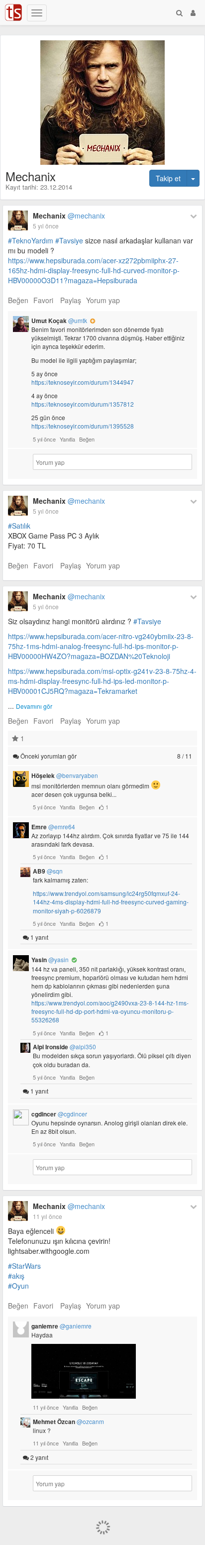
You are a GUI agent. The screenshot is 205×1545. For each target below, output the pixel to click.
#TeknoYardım (30, 240)
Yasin (50, 959)
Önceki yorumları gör (105, 756)
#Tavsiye (69, 240)
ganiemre (61, 1326)
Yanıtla (67, 439)
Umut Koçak (59, 320)
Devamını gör (34, 706)
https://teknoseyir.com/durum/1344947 (82, 382)
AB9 (48, 871)
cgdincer (59, 1113)
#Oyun (18, 1286)
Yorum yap (103, 300)
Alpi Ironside (64, 1046)
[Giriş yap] (193, 12)
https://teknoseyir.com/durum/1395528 (82, 426)
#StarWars (24, 1266)
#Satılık (19, 526)
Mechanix (69, 216)
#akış (16, 1276)
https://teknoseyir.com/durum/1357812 (82, 404)
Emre (53, 826)
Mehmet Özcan (68, 1421)
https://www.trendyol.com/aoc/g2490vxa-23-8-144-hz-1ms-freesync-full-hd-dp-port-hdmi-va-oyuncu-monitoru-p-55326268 (110, 1011)
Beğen (18, 300)
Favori (43, 300)
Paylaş (70, 300)
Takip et (168, 178)
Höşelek (64, 775)
